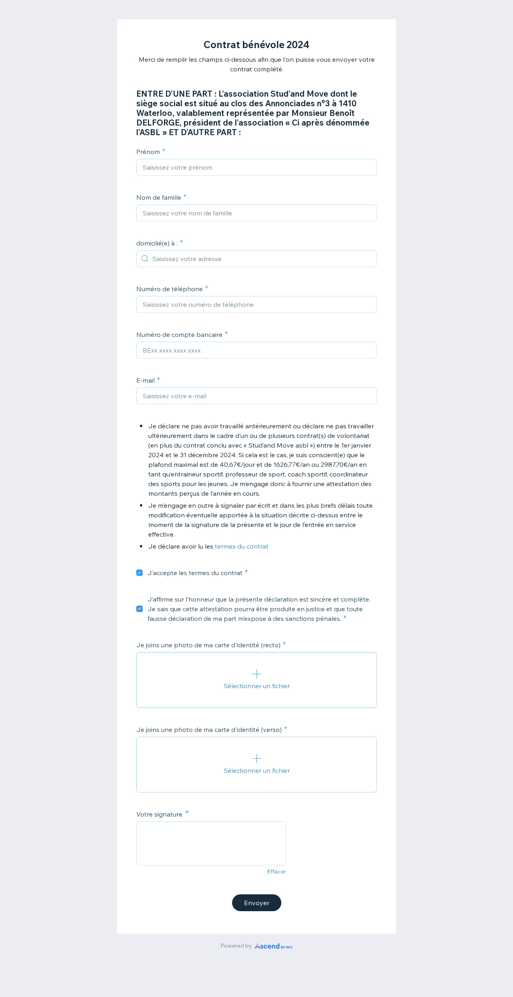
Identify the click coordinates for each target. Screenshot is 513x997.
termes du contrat (242, 546)
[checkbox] (139, 573)
